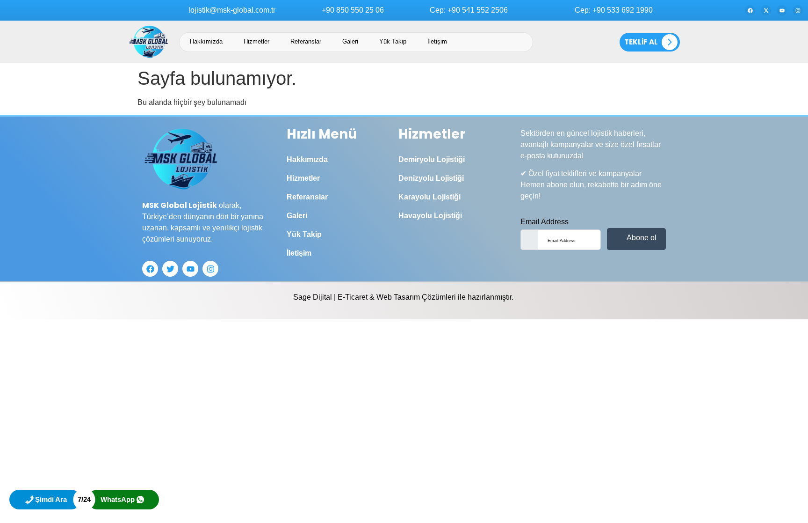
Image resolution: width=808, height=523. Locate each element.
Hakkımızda (206, 41)
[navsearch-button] (581, 42)
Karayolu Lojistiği (429, 197)
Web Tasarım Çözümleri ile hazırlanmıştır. (445, 297)
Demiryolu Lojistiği (431, 159)
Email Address (544, 222)
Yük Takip (392, 41)
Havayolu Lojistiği (430, 216)
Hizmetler (256, 41)
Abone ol (640, 238)
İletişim (437, 41)
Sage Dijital (312, 297)
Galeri (350, 41)
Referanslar (305, 41)
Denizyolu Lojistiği (431, 178)
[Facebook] (750, 10)
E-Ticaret (353, 297)
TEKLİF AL (641, 42)
